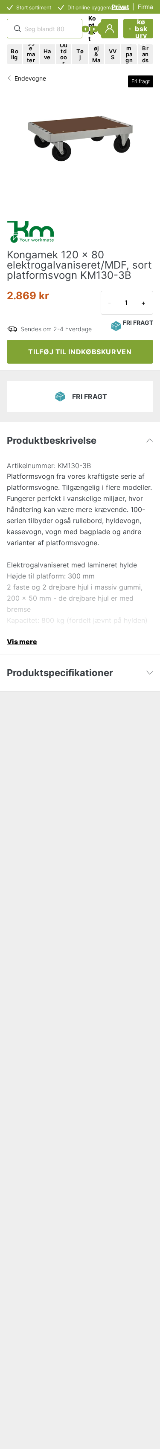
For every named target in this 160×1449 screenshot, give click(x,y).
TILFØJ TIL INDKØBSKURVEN (79, 351)
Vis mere (22, 641)
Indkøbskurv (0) (141, 28)
